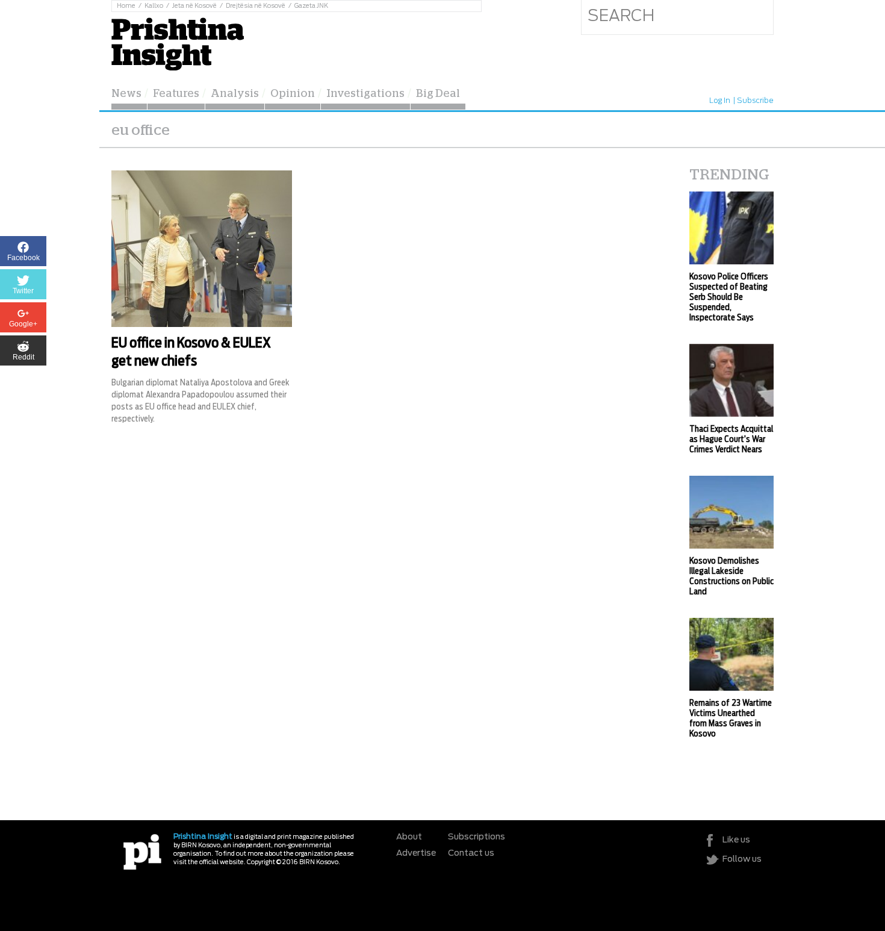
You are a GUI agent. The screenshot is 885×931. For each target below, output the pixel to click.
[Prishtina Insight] (177, 42)
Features (176, 94)
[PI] (142, 851)
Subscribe (755, 100)
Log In (719, 100)
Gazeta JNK (311, 6)
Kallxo (153, 6)
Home (126, 6)
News (126, 94)
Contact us (471, 853)
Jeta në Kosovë (194, 6)
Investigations (365, 94)
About (409, 837)
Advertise (416, 853)
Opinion (292, 94)
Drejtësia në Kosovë (255, 6)
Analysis (235, 94)
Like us (736, 840)
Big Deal (438, 94)
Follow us (742, 859)
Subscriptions (476, 837)
